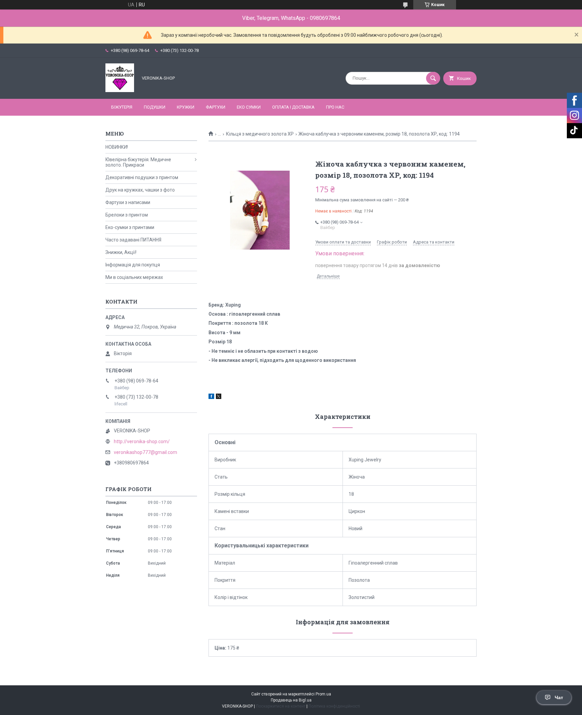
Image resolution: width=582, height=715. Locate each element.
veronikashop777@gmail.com (145, 452)
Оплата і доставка (293, 107)
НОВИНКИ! (116, 147)
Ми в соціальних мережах (134, 277)
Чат (559, 697)
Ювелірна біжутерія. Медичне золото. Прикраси (138, 162)
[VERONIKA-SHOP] (119, 90)
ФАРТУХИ (215, 107)
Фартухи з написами (127, 202)
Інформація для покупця (132, 264)
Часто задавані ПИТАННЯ (133, 239)
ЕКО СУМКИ (249, 107)
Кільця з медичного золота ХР (260, 134)
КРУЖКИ (185, 107)
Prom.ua (323, 694)
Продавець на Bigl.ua (291, 700)
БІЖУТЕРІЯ (121, 107)
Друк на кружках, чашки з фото (140, 190)
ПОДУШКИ (154, 107)
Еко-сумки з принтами (129, 227)
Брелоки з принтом (126, 215)
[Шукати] (433, 78)
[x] (218, 397)
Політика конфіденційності (334, 706)
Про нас (335, 107)
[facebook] (211, 397)
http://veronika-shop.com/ (142, 441)
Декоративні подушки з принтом (141, 177)
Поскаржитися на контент (280, 706)
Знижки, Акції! (120, 252)
